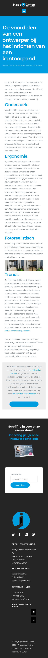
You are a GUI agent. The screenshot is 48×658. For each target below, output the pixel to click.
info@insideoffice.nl (20, 599)
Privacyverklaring (25, 645)
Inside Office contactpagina (24, 393)
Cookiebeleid (17, 648)
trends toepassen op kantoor (17, 330)
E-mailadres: (16, 474)
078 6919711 (18, 592)
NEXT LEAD (21, 652)
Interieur (17, 65)
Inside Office (28, 641)
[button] (24, 11)
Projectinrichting (26, 65)
